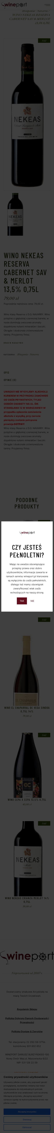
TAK (22, 600)
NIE (32, 600)
